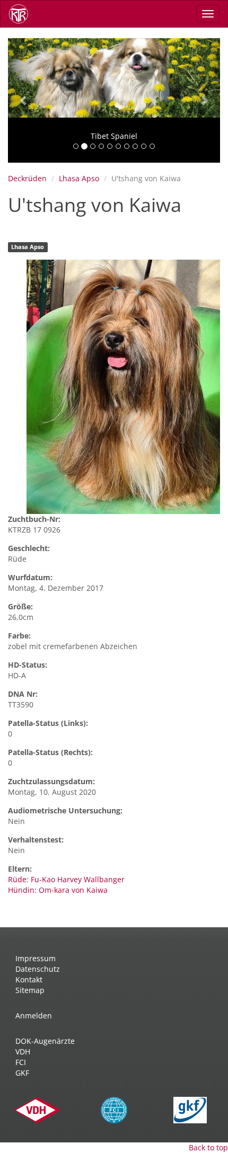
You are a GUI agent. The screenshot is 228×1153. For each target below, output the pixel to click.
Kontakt (28, 979)
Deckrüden (27, 178)
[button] (24, 100)
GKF (22, 1073)
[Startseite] (22, 14)
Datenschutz (37, 969)
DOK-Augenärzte (45, 1041)
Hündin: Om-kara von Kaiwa (58, 890)
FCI (20, 1062)
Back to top (208, 1147)
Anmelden (33, 1015)
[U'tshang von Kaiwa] (123, 387)
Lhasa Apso (79, 178)
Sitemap (30, 990)
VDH (22, 1051)
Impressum (35, 958)
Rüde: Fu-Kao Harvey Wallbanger (66, 879)
